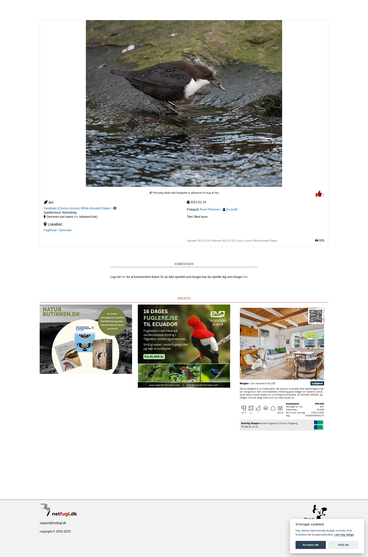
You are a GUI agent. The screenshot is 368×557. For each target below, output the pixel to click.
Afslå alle (343, 544)
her (76, 216)
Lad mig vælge (344, 534)
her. (245, 276)
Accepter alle (311, 544)
